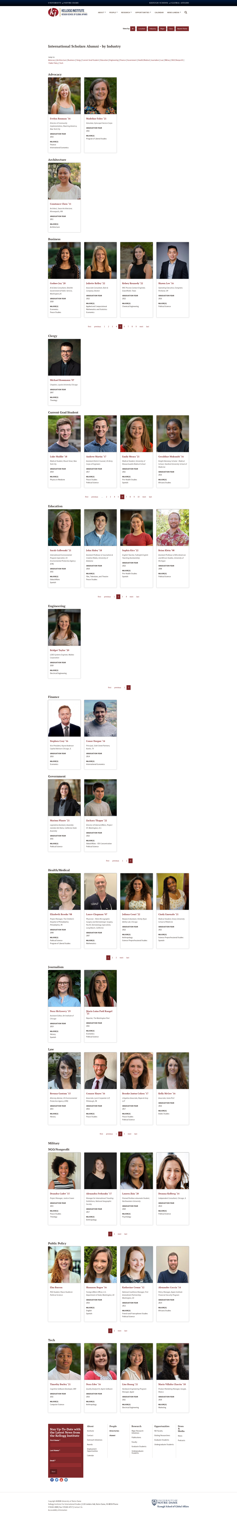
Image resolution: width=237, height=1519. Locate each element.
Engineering (113, 60)
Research (125, 12)
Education (104, 60)
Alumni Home (182, 28)
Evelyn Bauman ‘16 (60, 118)
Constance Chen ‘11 (60, 203)
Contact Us (78, 1507)
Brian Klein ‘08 (166, 550)
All (133, 28)
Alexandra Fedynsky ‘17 (99, 1193)
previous (97, 326)
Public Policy (53, 63)
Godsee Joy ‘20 (58, 283)
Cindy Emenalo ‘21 (168, 914)
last (147, 326)
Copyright (52, 1501)
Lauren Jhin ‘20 (130, 1193)
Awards (90, 1444)
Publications (136, 1437)
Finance (123, 60)
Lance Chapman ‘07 (96, 914)
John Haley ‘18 (94, 550)
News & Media (173, 12)
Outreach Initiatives (94, 1440)
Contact (90, 1435)
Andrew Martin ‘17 (96, 456)
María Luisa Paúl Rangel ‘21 (99, 1012)
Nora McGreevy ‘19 (60, 1011)
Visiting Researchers (162, 1435)
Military (167, 60)
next (141, 326)
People (112, 12)
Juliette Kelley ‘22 (95, 283)
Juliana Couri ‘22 (131, 914)
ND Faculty (158, 1431)
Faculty (134, 1442)
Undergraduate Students (137, 1452)
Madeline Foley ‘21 (96, 118)
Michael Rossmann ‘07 (62, 380)
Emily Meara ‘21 (130, 456)
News (180, 1436)
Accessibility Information (57, 1510)
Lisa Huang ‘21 (130, 1384)
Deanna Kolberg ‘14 (168, 1193)
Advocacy (51, 60)
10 (138, 497)
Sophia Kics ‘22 (130, 550)
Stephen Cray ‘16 (59, 741)
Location (141, 28)
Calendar (159, 12)
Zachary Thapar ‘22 (96, 820)
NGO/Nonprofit (177, 60)
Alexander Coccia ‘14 (169, 1287)
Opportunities (142, 12)
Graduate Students (139, 1446)
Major (162, 28)
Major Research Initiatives (137, 1432)
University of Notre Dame (71, 1501)
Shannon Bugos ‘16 (96, 1287)
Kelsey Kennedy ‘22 (132, 283)
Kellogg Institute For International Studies (64, 1504)
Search (186, 14)
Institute (90, 1431)
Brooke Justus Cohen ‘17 (135, 1093)
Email (53, 1460)
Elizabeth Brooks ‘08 (61, 914)
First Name (55, 1440)
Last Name (55, 1450)
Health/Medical (143, 60)
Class (171, 28)
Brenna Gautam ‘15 (60, 1093)
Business (71, 60)
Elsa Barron (56, 1287)
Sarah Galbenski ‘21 (60, 550)
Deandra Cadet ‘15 (60, 1193)
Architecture (61, 60)
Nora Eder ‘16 (93, 1384)
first (89, 326)
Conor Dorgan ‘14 (95, 741)
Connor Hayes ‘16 (95, 1093)
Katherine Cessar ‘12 (133, 1287)
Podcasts (181, 1440)
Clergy (78, 60)
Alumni (112, 1435)
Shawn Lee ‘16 (166, 283)
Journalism (155, 60)
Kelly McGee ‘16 (166, 1093)
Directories (114, 1431)
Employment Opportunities (92, 1450)
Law (161, 60)
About (101, 12)
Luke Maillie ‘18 (58, 456)
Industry (152, 28)
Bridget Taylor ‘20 (59, 650)
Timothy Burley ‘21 (60, 1384)
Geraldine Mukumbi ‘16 (171, 456)
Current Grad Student (90, 60)
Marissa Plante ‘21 (60, 820)
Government (132, 60)
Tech (61, 63)
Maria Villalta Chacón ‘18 (172, 1384)
